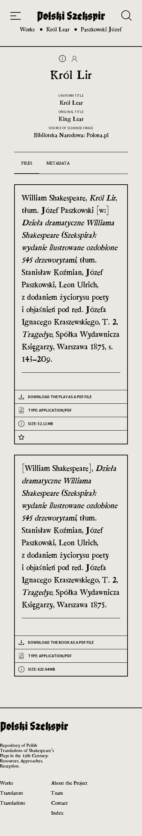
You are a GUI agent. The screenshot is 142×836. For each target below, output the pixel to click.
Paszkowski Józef (101, 29)
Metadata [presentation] (58, 163)
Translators (11, 792)
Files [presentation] (26, 163)
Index (57, 812)
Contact (59, 802)
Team (57, 792)
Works (27, 29)
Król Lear (57, 29)
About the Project (69, 782)
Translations (12, 802)
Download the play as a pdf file (60, 396)
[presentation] (62, 60)
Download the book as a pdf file (61, 642)
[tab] (26, 163)
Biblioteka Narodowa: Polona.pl (71, 135)
